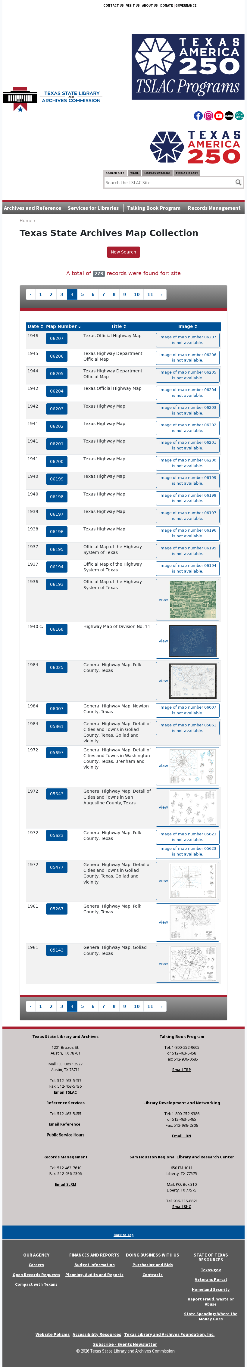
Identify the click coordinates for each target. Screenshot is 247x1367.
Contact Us (113, 5)
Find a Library (187, 173)
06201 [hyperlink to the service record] (57, 443)
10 (137, 294)
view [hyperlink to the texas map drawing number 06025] (164, 681)
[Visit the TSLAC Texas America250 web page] (188, 59)
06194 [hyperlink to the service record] (57, 566)
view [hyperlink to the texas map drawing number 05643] (164, 807)
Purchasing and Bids (153, 1264)
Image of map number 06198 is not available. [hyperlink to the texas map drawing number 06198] (187, 498)
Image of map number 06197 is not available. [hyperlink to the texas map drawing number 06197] (187, 516)
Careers (36, 1264)
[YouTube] (219, 117)
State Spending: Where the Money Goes (210, 1316)
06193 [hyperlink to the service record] (57, 584)
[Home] (52, 96)
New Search (123, 252)
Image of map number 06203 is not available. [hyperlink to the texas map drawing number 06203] (187, 410)
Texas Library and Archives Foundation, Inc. (169, 1334)
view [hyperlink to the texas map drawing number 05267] (164, 922)
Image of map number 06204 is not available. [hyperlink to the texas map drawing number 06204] (187, 392)
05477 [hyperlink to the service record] (57, 867)
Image (185, 326)
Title (116, 326)
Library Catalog (157, 173)
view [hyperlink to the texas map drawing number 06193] (164, 599)
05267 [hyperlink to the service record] (57, 908)
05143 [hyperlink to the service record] (57, 950)
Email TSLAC (65, 1092)
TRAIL (134, 173)
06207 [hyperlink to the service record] (57, 338)
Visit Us (133, 5)
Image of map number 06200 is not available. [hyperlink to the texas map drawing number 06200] (187, 463)
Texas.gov (211, 1269)
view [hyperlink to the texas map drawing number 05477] (164, 880)
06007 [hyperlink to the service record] (57, 708)
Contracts (152, 1274)
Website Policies (53, 1334)
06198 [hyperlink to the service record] (57, 496)
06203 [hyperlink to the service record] (57, 408)
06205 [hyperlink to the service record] (57, 373)
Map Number (61, 326)
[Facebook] (198, 117)
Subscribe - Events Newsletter (125, 1344)
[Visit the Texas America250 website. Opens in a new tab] (195, 146)
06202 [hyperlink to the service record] (57, 426)
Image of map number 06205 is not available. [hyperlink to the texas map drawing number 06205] (187, 375)
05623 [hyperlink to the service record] (57, 835)
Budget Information (94, 1264)
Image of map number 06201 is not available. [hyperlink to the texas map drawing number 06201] (187, 445)
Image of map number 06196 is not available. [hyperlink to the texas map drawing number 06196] (187, 533)
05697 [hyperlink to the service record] (57, 752)
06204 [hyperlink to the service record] (57, 391)
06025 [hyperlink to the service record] (57, 667)
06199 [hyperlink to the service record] (57, 479)
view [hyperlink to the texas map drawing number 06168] (164, 641)
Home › (28, 220)
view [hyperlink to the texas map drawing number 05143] (164, 963)
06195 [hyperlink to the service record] (57, 549)
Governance (185, 5)
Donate (166, 5)
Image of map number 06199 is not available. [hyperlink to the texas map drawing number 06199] (187, 480)
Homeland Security (211, 1289)
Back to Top (123, 1234)
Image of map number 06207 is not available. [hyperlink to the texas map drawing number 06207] (187, 340)
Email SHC (181, 1206)
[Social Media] (239, 117)
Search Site (115, 173)
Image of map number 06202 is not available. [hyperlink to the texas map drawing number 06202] (187, 428)
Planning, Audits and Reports (94, 1274)
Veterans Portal (211, 1279)
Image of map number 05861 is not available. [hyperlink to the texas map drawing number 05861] (187, 728)
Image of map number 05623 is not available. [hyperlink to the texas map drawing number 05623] (187, 837)
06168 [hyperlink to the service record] (57, 629)
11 (150, 294)
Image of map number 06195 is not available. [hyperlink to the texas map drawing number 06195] (187, 551)
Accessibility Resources (97, 1334)
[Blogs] (229, 117)
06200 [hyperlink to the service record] (57, 461)
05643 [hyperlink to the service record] (57, 793)
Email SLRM (65, 1184)
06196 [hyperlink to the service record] (57, 531)
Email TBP (181, 1069)
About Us (150, 5)
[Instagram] (208, 117)
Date (33, 326)
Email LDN (181, 1136)
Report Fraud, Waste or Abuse (211, 1301)
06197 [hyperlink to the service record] (57, 514)
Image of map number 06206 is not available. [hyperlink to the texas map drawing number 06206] (187, 358)
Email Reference (64, 1124)
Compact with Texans (36, 1284)
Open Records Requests (36, 1274)
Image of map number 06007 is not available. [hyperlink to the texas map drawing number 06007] (187, 710)
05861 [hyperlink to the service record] (57, 726)
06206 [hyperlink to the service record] (57, 356)
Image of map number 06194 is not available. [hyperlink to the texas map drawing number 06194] (187, 568)
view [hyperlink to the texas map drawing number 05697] (164, 766)
